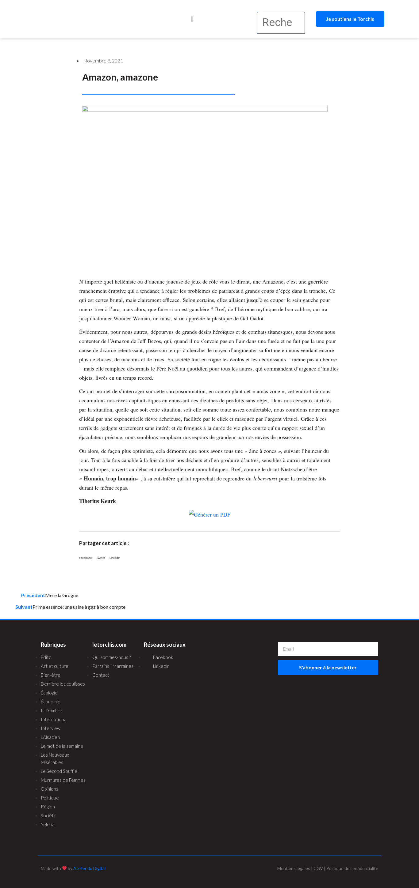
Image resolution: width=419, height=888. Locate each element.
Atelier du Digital (89, 868)
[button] (82, 19)
